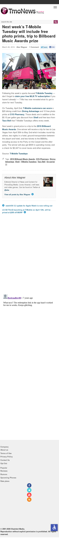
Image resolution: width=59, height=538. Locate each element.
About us (4, 449)
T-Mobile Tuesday (44, 93)
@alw (6, 190)
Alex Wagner (21, 47)
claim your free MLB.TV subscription (32, 96)
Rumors (3, 474)
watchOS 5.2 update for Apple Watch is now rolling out (27, 205)
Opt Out (3, 463)
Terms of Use (6, 453)
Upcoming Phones (8, 477)
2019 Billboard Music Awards (22, 159)
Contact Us (5, 460)
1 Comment (34, 47)
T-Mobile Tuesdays (19, 153)
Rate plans (4, 481)
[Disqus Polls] (29, 256)
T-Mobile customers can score (37, 108)
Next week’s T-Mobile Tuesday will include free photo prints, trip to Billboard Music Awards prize (28, 33)
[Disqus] (29, 327)
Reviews (3, 470)
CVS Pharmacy (17, 114)
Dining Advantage (30, 111)
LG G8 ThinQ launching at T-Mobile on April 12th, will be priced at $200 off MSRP (26, 211)
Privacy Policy (6, 456)
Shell (35, 117)
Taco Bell (6, 120)
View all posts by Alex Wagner (18, 194)
